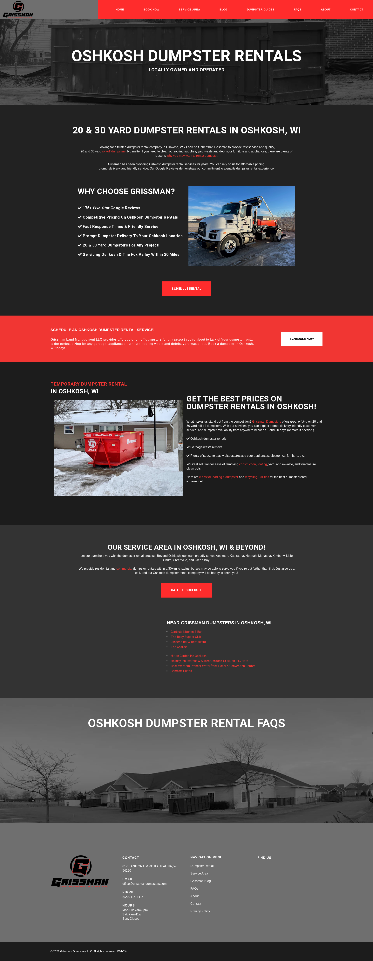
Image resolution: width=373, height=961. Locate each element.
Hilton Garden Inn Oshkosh (189, 656)
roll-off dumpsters (114, 151)
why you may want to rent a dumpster (192, 155)
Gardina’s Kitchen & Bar (186, 632)
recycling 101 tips (257, 477)
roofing (262, 464)
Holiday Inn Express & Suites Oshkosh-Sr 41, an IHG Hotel (210, 661)
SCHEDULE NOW (302, 338)
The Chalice (179, 647)
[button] (186, 288)
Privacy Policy (200, 911)
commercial (124, 568)
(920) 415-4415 (133, 897)
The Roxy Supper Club (186, 637)
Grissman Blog (200, 881)
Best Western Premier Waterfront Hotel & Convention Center (213, 666)
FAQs (194, 888)
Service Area (199, 873)
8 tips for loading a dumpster (218, 477)
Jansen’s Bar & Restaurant (188, 642)
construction (247, 464)
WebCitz (122, 951)
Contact (195, 903)
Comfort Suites (181, 671)
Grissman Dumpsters (266, 421)
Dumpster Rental (202, 866)
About (194, 896)
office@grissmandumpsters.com (144, 883)
